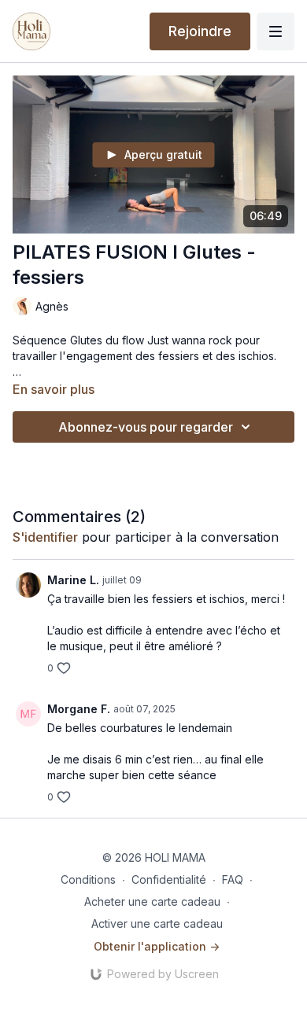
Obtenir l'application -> (157, 946)
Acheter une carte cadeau (152, 901)
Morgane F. (78, 709)
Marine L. (73, 580)
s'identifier (45, 537)
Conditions (88, 879)
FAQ (232, 879)
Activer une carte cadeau (157, 923)
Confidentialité (168, 879)
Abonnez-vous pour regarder (145, 427)
